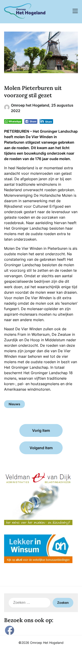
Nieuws (14, 404)
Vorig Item (41, 430)
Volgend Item (41, 448)
